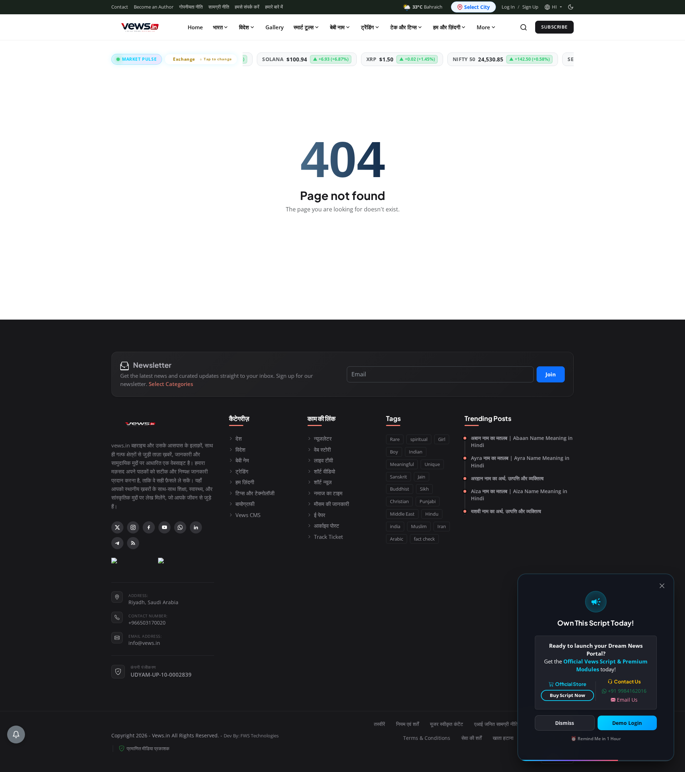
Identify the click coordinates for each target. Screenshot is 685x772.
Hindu (431, 514)
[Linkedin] (196, 527)
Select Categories (171, 383)
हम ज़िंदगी (244, 482)
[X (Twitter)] (117, 527)
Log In (508, 7)
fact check (424, 539)
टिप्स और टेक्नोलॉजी (254, 493)
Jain (421, 476)
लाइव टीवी (323, 460)
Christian (399, 501)
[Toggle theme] (571, 7)
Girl (441, 439)
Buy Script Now (567, 695)
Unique (432, 464)
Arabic (396, 539)
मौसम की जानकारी (331, 503)
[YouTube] (164, 527)
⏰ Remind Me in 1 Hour (596, 739)
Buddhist (399, 489)
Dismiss (564, 723)
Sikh (424, 489)
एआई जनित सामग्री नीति (496, 724)
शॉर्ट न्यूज (323, 482)
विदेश (244, 27)
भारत (218, 27)
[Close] (662, 585)
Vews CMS (247, 514)
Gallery (274, 27)
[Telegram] (117, 543)
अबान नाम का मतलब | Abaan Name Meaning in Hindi (522, 441)
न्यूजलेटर (323, 438)
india (395, 526)
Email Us (627, 699)
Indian (415, 451)
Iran (441, 526)
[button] (553, 7)
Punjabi (428, 501)
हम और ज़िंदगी (446, 27)
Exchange (202, 59)
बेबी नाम (337, 27)
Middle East (402, 514)
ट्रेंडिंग (367, 27)
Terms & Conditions (426, 738)
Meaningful (402, 464)
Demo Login (627, 723)
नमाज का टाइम (328, 493)
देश (238, 438)
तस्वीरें (379, 724)
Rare (395, 439)
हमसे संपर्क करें (247, 7)
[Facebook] (149, 527)
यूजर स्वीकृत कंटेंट (446, 724)
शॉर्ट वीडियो (324, 471)
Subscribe (554, 27)
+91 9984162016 (627, 690)
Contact (119, 7)
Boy (394, 451)
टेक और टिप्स (403, 27)
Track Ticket (328, 536)
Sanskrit (398, 476)
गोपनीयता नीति (191, 7)
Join (551, 374)
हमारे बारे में (274, 7)
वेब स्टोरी (322, 449)
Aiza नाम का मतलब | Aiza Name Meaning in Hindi (519, 495)
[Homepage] (139, 27)
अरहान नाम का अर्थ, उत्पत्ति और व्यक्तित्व (507, 478)
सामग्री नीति (218, 7)
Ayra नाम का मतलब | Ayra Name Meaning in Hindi (520, 461)
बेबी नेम (242, 460)
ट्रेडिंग (241, 471)
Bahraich (427, 7)
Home (195, 27)
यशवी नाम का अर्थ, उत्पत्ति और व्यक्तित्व (506, 511)
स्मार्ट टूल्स (304, 27)
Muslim (419, 526)
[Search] (523, 27)
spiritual (418, 439)
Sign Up (530, 7)
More (483, 27)
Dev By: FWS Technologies (251, 736)
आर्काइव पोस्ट (326, 525)
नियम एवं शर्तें (407, 724)
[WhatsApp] (180, 527)
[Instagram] (133, 527)
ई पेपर (319, 514)
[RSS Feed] (133, 543)
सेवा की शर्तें (471, 738)
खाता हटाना (503, 738)
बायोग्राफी (244, 503)
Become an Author (153, 7)
